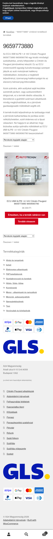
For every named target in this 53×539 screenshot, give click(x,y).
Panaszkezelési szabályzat (20, 422)
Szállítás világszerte (16, 448)
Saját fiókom (13, 438)
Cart (40, 532)
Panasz (10, 417)
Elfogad (8, 18)
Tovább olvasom (26, 221)
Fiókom (9, 534)
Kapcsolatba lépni (15, 406)
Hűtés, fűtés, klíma (14, 283)
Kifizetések (12, 412)
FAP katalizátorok (14, 274)
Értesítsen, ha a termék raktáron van (26, 214)
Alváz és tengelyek (15, 260)
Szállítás (11, 443)
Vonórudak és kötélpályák (18, 310)
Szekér (10, 453)
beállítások (9, 8)
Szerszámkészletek (15, 301)
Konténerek (11, 287)
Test (8, 306)
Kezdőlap (10, 31)
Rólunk (10, 432)
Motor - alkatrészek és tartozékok (21, 292)
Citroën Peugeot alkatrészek (20, 391)
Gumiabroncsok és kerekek (18, 278)
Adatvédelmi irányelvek (18, 396)
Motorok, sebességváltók (18, 296)
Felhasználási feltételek (18, 401)
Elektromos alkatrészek (17, 269)
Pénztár (10, 427)
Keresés (26, 534)
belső (8, 264)
